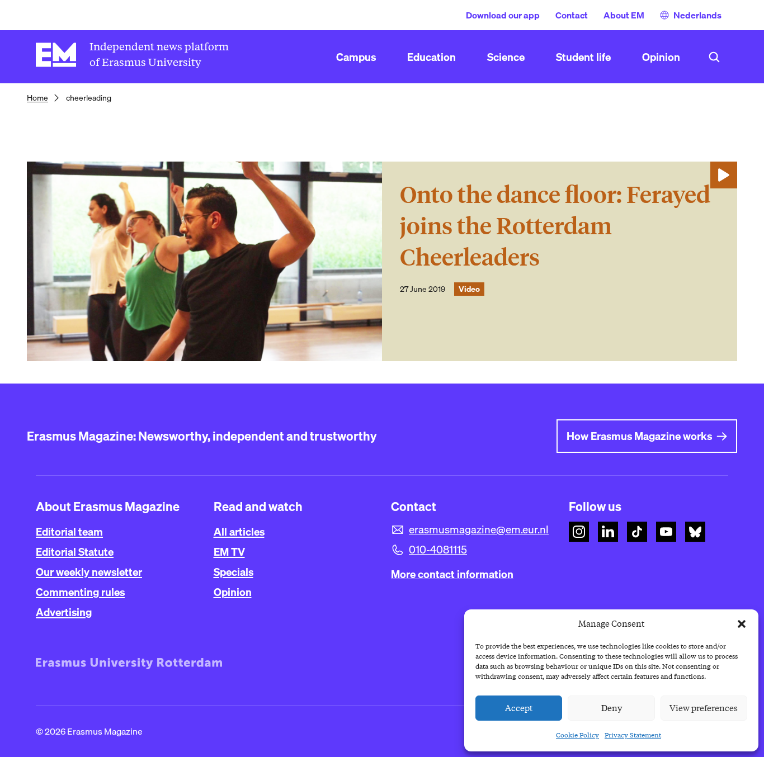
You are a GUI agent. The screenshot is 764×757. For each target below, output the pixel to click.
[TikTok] (637, 532)
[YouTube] (666, 532)
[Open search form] (714, 57)
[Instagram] (579, 532)
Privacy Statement (633, 735)
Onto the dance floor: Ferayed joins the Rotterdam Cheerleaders (555, 226)
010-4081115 (438, 549)
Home (37, 97)
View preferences (703, 708)
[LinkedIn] (608, 532)
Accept (519, 708)
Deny (611, 708)
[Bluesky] (695, 532)
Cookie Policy (577, 735)
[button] (741, 624)
